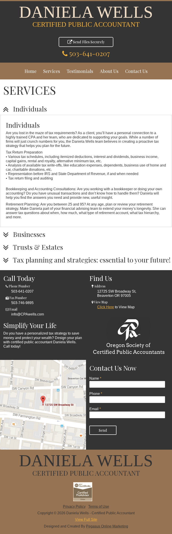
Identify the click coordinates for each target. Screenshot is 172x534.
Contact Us (136, 71)
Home (31, 71)
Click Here (105, 307)
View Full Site (86, 519)
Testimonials (80, 71)
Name (95, 378)
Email (95, 409)
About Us (109, 71)
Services (51, 71)
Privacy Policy (74, 506)
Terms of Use (98, 506)
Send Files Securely (88, 41)
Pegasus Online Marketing (107, 526)
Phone (95, 394)
